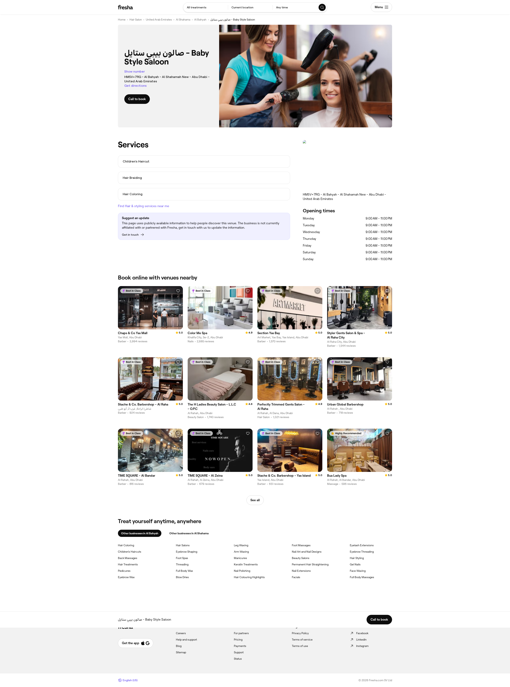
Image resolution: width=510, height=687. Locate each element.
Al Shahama (183, 19)
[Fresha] (125, 7)
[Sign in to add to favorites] (178, 291)
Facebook (362, 633)
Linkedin (361, 639)
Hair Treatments (128, 564)
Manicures (240, 558)
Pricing (238, 639)
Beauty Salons (300, 558)
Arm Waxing (241, 551)
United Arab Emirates (159, 19)
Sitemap (181, 652)
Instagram (362, 646)
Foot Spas (182, 558)
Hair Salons (183, 545)
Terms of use (300, 646)
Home (122, 19)
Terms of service (302, 639)
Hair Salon (135, 19)
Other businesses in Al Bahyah (139, 533)
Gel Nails (355, 564)
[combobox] (205, 7)
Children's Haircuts (129, 551)
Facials (296, 577)
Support (239, 652)
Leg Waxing (241, 545)
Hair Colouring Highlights (249, 577)
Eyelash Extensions (362, 545)
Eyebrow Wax (126, 577)
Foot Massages (301, 545)
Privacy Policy (300, 633)
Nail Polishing (242, 570)
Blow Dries (182, 577)
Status (238, 658)
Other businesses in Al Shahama (189, 533)
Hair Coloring (126, 545)
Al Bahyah (200, 19)
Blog (178, 646)
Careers (181, 633)
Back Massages (127, 558)
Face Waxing (358, 570)
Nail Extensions (301, 570)
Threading (182, 564)
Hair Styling (357, 558)
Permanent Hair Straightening (310, 564)
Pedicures (124, 570)
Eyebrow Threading (362, 551)
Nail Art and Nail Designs (307, 551)
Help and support (186, 639)
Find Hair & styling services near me (143, 206)
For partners (241, 633)
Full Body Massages (362, 577)
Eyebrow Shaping (186, 551)
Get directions (135, 85)
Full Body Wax (184, 570)
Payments (240, 646)
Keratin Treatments (246, 564)
